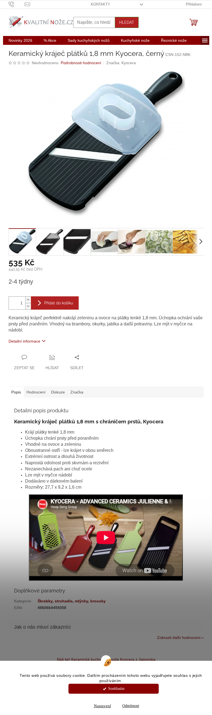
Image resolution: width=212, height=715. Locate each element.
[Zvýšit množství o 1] (28, 300)
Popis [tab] (16, 392)
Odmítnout (130, 706)
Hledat (126, 22)
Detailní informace (24, 341)
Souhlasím (116, 688)
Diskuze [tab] (58, 392)
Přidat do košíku (58, 303)
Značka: (121, 63)
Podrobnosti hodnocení (81, 63)
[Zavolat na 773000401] (17, 4)
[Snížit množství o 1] (28, 306)
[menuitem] (20, 40)
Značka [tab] (76, 392)
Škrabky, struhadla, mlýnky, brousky (72, 601)
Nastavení (102, 706)
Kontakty (100, 4)
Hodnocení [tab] (36, 392)
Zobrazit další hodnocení (178, 637)
